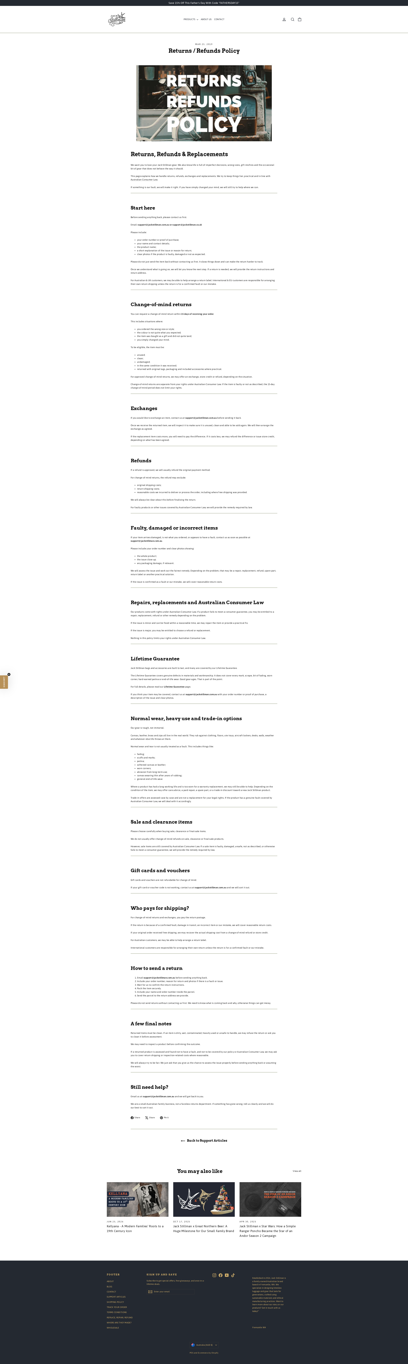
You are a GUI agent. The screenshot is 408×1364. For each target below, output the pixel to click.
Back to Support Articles (206, 1140)
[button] (4, 682)
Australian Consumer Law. (144, 179)
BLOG (109, 1286)
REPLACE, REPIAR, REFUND (120, 1317)
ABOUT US (206, 19)
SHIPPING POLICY (115, 1302)
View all (297, 1171)
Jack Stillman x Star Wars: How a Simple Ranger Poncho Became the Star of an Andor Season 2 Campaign (268, 1231)
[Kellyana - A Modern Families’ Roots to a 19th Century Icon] (137, 1199)
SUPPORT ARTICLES (116, 1297)
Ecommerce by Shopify (208, 1353)
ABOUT (110, 1281)
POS (191, 1353)
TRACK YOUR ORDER (117, 1307)
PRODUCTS (190, 19)
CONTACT (219, 19)
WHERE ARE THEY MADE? (119, 1322)
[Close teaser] (9, 674)
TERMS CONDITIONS (117, 1312)
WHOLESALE (113, 1328)
